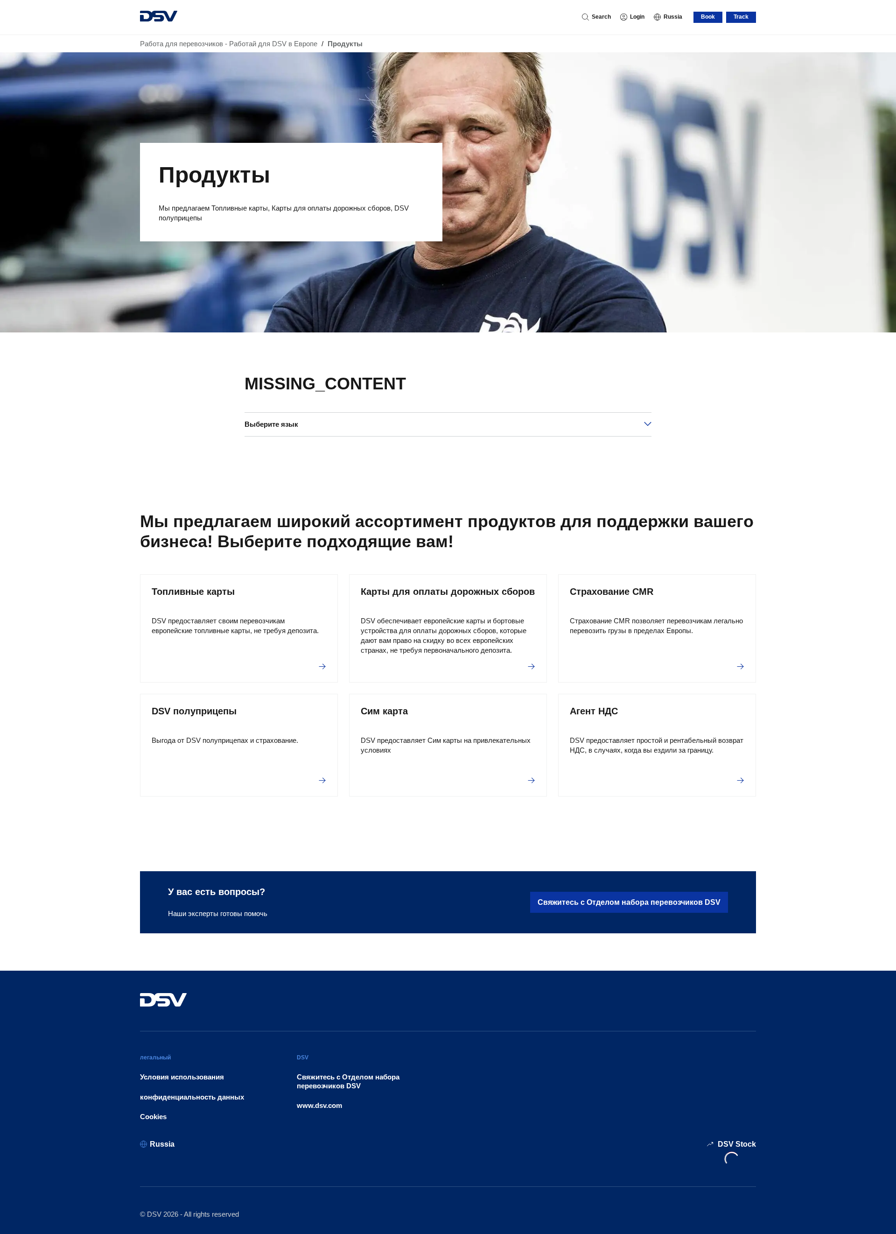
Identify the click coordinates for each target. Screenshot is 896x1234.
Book (708, 17)
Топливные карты (193, 591)
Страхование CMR (611, 591)
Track (741, 17)
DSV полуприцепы (194, 711)
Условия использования (182, 1077)
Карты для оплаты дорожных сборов (448, 591)
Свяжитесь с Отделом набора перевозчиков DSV (629, 902)
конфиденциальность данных (192, 1097)
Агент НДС (594, 711)
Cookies (153, 1117)
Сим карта (384, 711)
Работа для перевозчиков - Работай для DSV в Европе (228, 44)
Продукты (345, 44)
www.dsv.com (319, 1105)
